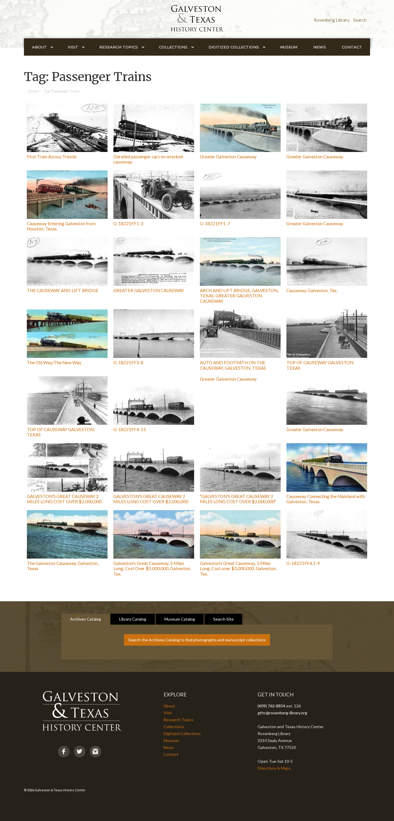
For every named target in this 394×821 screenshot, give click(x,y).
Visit (168, 712)
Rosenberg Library (332, 19)
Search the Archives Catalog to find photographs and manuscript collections (197, 639)
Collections (174, 726)
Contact (352, 47)
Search (359, 19)
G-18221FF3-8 (128, 362)
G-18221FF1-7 (215, 223)
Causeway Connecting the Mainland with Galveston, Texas (325, 499)
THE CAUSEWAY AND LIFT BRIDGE (62, 290)
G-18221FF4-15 (129, 429)
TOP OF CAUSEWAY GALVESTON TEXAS (319, 365)
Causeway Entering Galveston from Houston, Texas (61, 226)
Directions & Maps (274, 768)
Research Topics (179, 719)
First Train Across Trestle (51, 156)
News (319, 47)
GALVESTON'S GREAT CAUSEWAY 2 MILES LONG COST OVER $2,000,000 (64, 499)
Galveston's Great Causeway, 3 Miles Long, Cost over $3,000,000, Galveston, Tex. (238, 568)
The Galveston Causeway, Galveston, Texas (62, 566)
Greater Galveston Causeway (228, 156)
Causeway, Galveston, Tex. (311, 290)
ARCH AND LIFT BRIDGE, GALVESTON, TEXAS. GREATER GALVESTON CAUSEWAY (239, 296)
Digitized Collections (182, 733)
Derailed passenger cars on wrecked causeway (148, 159)
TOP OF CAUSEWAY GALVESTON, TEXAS (61, 432)
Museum (288, 47)
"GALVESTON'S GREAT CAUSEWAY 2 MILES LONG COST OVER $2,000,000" (238, 499)
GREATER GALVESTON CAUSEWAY (148, 290)
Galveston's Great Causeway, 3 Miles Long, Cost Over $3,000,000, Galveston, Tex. (152, 568)
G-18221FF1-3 (128, 223)
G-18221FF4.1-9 (303, 563)
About (169, 705)
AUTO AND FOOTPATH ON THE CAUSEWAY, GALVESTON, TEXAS (233, 365)
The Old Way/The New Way (54, 362)
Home (33, 91)
